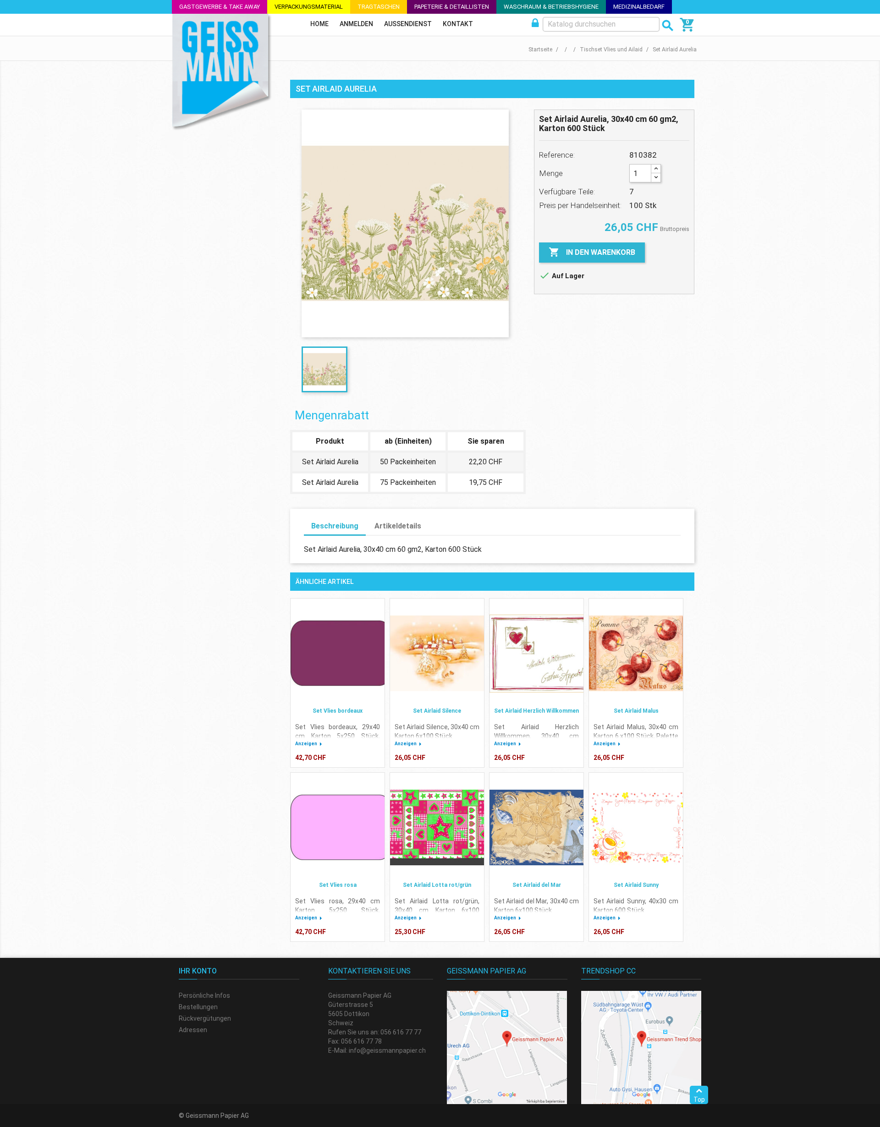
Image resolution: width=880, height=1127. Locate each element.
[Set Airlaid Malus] (636, 653)
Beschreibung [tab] (334, 526)
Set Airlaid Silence (437, 711)
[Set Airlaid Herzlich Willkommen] (536, 653)
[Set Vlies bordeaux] (338, 653)
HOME (319, 23)
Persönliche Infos (204, 995)
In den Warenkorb (592, 252)
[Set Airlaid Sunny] (636, 827)
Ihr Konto (198, 971)
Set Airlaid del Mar (536, 885)
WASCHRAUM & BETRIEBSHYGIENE (551, 6)
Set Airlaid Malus (636, 711)
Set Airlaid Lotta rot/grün (437, 885)
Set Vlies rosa (338, 885)
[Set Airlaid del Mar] (536, 827)
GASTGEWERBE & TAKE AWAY (219, 6)
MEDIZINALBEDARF (639, 6)
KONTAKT (458, 23)
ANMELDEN (356, 23)
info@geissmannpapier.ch (387, 1050)
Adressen (193, 1030)
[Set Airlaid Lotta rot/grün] (437, 827)
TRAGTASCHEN (379, 6)
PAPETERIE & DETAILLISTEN (451, 6)
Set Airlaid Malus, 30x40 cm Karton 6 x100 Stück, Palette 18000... (636, 736)
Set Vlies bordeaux (338, 711)
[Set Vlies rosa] (338, 827)
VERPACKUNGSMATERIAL (309, 6)
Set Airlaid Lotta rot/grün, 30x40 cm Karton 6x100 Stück (437, 910)
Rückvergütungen (205, 1018)
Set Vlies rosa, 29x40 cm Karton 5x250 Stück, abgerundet (337, 910)
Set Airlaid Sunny (636, 885)
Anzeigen (306, 743)
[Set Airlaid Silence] (437, 653)
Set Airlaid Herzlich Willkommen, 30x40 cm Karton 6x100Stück (536, 736)
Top (699, 1099)
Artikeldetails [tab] (397, 526)
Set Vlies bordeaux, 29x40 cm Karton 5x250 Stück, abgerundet (337, 736)
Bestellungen (198, 1007)
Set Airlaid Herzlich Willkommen (536, 711)
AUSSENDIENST (408, 23)
